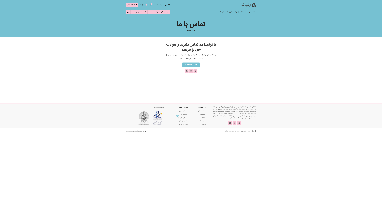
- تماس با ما (202, 124)
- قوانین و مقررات (183, 121)
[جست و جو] (128, 12)
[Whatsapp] (191, 71)
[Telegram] (187, 71)
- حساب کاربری (183, 111)
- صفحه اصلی (202, 111)
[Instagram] (195, 71)
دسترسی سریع (183, 107)
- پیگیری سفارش (183, 124)
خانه (194, 30)
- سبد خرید (184, 114)
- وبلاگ (203, 118)
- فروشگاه (203, 114)
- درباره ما (203, 121)
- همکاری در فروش (182, 117)
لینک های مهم (202, 107)
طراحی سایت (143, 131)
